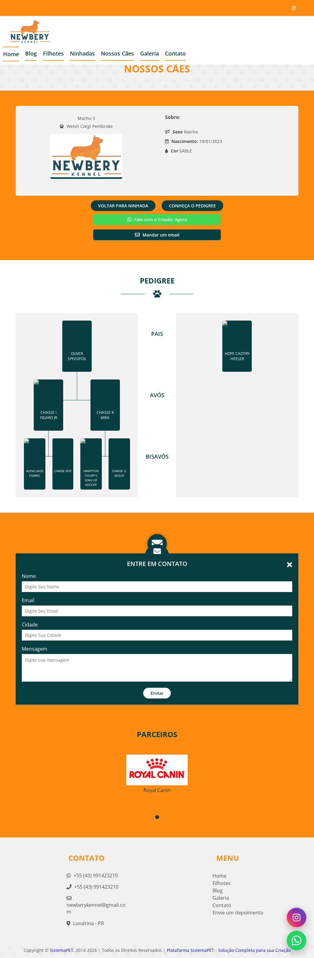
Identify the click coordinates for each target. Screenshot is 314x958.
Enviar (157, 693)
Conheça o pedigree (192, 206)
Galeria (221, 898)
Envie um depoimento (238, 912)
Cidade (30, 624)
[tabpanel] (157, 771)
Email (28, 600)
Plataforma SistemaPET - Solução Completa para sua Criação (229, 950)
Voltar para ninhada (123, 206)
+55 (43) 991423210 (95, 875)
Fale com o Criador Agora (160, 219)
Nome (29, 576)
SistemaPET (61, 950)
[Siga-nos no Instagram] (296, 917)
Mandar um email (160, 235)
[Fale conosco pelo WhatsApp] (296, 940)
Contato (175, 53)
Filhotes (53, 53)
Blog (218, 890)
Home (11, 54)
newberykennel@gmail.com (96, 908)
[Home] (25, 31)
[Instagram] (293, 8)
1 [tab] (157, 817)
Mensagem (34, 648)
